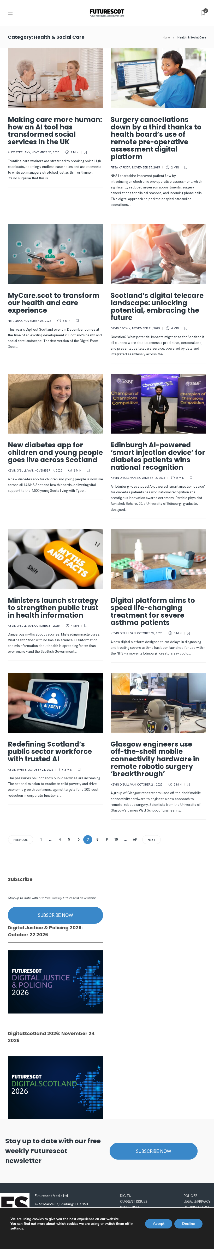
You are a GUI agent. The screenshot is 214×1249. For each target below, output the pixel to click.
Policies (191, 1196)
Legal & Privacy (197, 1201)
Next (151, 840)
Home (166, 37)
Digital (126, 1196)
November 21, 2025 (146, 328)
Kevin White (17, 769)
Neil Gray (15, 321)
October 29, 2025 (149, 633)
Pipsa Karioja (120, 167)
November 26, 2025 (45, 152)
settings (16, 1228)
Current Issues (133, 1201)
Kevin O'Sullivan (20, 470)
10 (116, 839)
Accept (158, 1223)
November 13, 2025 (151, 478)
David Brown (120, 328)
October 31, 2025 (47, 625)
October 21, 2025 (40, 769)
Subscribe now (55, 915)
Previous (21, 840)
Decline (188, 1223)
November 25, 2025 (146, 167)
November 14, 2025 (48, 470)
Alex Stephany (19, 152)
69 (134, 839)
